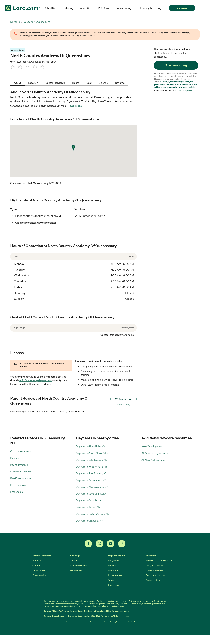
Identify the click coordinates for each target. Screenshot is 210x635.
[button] (160, 8)
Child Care (51, 8)
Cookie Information (136, 622)
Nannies (112, 565)
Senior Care (85, 8)
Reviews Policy (123, 405)
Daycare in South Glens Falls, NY (94, 453)
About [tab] (17, 82)
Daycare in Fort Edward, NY (91, 473)
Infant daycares (19, 464)
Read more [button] (75, 105)
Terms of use (38, 570)
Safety (73, 560)
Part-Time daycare (20, 478)
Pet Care (103, 8)
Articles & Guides (78, 565)
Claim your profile (183, 90)
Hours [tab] (75, 82)
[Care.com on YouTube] (110, 543)
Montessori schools (21, 471)
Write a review (123, 398)
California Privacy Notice (111, 622)
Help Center (76, 570)
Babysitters (113, 560)
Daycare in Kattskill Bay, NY (91, 493)
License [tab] (103, 82)
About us (36, 560)
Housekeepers (115, 575)
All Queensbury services (154, 453)
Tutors (111, 580)
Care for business (154, 570)
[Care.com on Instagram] (121, 543)
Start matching (176, 65)
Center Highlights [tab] (55, 82)
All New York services (153, 460)
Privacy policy (39, 575)
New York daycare (151, 446)
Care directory (153, 580)
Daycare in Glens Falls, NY (90, 446)
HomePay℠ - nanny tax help (159, 560)
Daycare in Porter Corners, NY (92, 513)
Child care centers (20, 451)
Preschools (16, 491)
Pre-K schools (18, 485)
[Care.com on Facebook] (88, 543)
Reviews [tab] (120, 82)
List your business (154, 565)
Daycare (15, 458)
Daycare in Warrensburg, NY (92, 486)
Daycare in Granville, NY (89, 520)
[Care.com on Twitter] (99, 543)
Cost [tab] (89, 82)
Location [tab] (33, 82)
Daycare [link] (15, 21)
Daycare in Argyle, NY (88, 507)
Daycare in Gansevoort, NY (91, 480)
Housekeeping (122, 8)
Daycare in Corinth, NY (88, 500)
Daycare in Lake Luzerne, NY (91, 460)
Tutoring (68, 8)
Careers (36, 565)
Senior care (113, 585)
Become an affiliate (155, 575)
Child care (113, 570)
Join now (182, 7)
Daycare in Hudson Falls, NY (91, 466)
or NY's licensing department (35, 380)
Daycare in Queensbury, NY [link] (38, 21)
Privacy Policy (89, 622)
